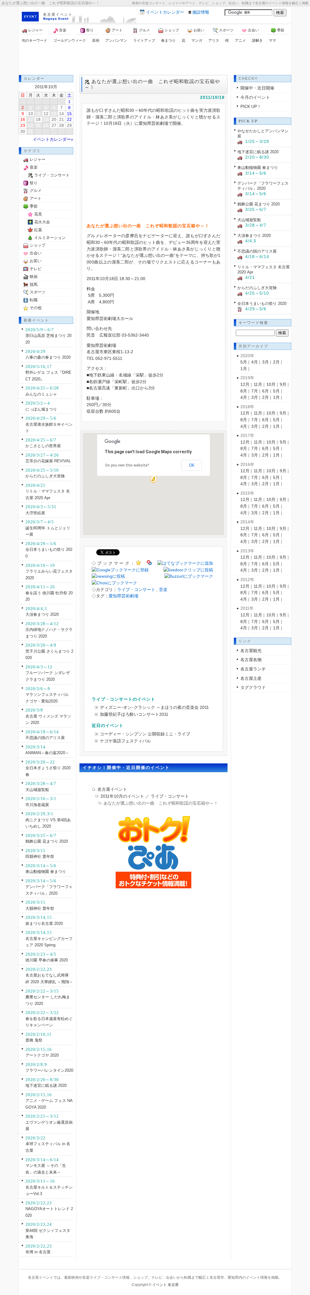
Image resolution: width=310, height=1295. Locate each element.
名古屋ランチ (253, 669)
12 (46, 113)
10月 (270, 384)
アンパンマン (116, 40)
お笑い (198, 30)
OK (191, 465)
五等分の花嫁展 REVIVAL (48, 461)
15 (69, 113)
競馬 (34, 284)
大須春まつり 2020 (42, 614)
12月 (244, 384)
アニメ (240, 40)
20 (53, 119)
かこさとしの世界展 (43, 446)
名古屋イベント (58, 14)
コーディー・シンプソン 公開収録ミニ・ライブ (145, 733)
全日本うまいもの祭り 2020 (261, 303)
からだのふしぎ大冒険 (45, 476)
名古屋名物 (251, 659)
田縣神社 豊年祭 (39, 856)
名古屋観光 (251, 650)
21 (61, 119)
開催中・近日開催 (257, 88)
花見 (38, 214)
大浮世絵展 (35, 513)
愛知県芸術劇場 (123, 595)
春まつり (168, 40)
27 (53, 125)
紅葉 (38, 230)
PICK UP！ (250, 106)
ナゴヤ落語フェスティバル (125, 740)
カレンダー (165, 12)
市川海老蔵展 (37, 805)
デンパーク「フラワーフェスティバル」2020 (263, 186)
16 (22, 119)
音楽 (62, 30)
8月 (243, 391)
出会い (253, 30)
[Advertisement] (155, 59)
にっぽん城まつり (41, 409)
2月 (276, 362)
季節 (280, 30)
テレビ (35, 268)
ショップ (171, 30)
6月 (265, 391)
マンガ (196, 40)
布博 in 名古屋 (38, 1252)
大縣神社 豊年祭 (39, 908)
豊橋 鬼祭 (33, 1040)
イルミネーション (50, 237)
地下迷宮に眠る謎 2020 (46, 1085)
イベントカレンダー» (53, 139)
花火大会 (42, 222)
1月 (243, 368)
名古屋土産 (251, 678)
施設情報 (200, 12)
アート (117, 30)
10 (30, 113)
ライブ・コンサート (136, 589)
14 (61, 113)
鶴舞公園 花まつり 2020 (46, 841)
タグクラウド (253, 687)
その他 (35, 307)
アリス (213, 40)
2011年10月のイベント (122, 796)
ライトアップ (144, 40)
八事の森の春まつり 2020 (48, 357)
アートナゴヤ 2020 (42, 1055)
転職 (34, 300)
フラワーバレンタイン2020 (49, 1070)
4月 (254, 362)
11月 (258, 384)
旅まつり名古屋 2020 (44, 923)
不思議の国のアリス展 (45, 737)
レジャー (35, 30)
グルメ (144, 30)
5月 (243, 362)
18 (38, 119)
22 (69, 119)
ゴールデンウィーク (69, 40)
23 (22, 125)
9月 (283, 384)
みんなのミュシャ (41, 394)
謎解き (257, 40)
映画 (34, 276)
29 (69, 125)
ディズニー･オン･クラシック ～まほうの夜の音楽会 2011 (154, 707)
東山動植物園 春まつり (45, 871)
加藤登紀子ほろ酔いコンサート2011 (134, 714)
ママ (272, 40)
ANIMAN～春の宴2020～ (47, 753)
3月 (265, 362)
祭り (90, 30)
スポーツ (226, 30)
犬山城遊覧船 (37, 789)
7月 (254, 391)
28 (61, 125)
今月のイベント (255, 97)
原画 (95, 40)
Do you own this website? (127, 465)
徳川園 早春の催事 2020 (46, 960)
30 (22, 131)
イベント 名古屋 (165, 1285)
